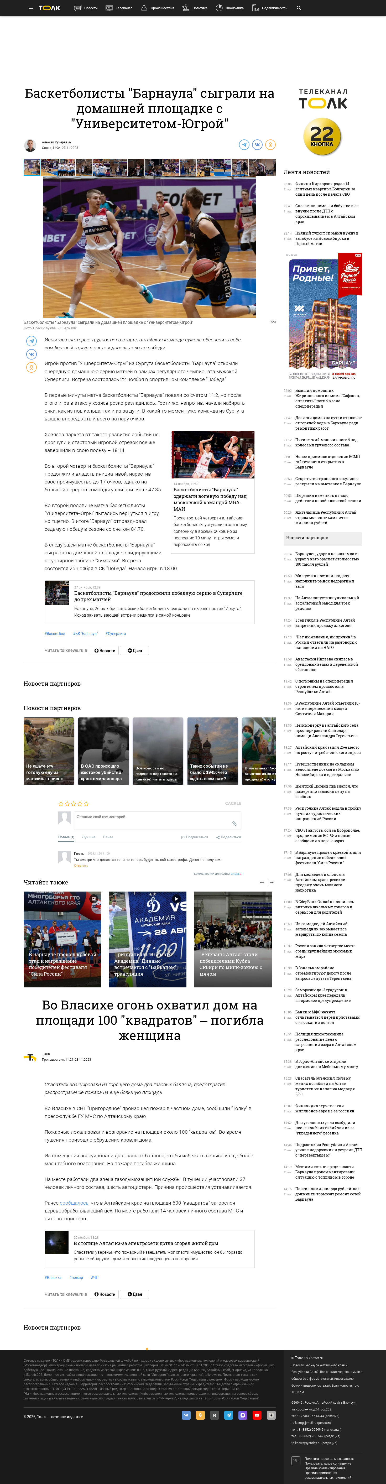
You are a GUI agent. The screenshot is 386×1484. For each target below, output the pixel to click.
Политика (199, 8)
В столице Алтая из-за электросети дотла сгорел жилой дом (146, 1243)
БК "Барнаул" (85, 634)
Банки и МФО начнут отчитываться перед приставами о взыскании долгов (327, 1017)
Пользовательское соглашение (328, 1463)
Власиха (53, 1277)
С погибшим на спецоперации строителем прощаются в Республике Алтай (324, 686)
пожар (76, 1277)
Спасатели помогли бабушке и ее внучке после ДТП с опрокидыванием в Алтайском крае (327, 213)
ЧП (94, 1277)
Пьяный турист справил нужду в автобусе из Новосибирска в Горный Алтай (326, 238)
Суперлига (116, 634)
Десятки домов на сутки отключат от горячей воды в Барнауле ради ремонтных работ (328, 423)
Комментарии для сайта (218, 873)
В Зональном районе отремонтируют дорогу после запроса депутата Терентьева (323, 973)
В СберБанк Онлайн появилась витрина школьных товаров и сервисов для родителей (324, 907)
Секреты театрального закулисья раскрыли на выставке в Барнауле (328, 481)
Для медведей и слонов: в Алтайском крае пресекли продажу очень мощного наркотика (320, 882)
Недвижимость (274, 8)
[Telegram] (243, 144)
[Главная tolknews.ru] (49, 8)
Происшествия (162, 8)
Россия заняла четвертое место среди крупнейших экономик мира (325, 951)
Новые (66, 836)
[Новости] (104, 650)
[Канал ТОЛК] (134, 650)
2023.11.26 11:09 (99, 853)
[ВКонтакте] (257, 144)
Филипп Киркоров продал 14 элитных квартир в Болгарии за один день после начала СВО (325, 189)
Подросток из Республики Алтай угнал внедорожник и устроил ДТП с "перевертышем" (328, 1150)
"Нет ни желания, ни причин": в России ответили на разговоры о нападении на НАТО (326, 642)
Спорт (46, 148)
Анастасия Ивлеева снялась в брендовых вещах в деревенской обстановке (326, 664)
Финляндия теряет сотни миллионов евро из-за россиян (324, 1108)
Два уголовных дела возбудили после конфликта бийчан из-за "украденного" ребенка (325, 1128)
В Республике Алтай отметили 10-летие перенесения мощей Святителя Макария (327, 708)
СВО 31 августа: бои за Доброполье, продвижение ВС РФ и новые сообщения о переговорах (327, 835)
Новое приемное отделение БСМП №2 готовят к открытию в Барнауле (327, 462)
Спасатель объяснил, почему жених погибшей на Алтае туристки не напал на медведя (325, 1083)
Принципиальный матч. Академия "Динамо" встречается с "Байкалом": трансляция (146, 964)
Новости (90, 8)
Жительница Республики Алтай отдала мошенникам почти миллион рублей (326, 517)
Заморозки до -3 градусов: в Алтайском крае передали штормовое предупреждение (323, 995)
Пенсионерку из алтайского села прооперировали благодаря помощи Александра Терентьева (326, 730)
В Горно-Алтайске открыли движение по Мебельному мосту (326, 1064)
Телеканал (124, 8)
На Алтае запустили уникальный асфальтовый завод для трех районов (327, 603)
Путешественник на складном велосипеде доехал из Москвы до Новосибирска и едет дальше (327, 769)
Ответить (81, 865)
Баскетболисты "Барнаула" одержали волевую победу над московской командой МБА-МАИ (210, 499)
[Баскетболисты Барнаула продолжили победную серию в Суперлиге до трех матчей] (57, 602)
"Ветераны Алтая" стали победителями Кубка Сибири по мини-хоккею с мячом (231, 964)
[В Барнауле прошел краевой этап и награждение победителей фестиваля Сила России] (62, 939)
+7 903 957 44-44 (311, 1416)
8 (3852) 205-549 (311, 1436)
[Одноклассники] (270, 144)
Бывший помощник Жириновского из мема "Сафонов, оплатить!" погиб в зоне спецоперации (327, 398)
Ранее (108, 836)
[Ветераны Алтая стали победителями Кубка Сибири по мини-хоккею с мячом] (233, 939)
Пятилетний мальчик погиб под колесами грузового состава (326, 442)
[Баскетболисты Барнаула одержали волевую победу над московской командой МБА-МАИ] (212, 455)
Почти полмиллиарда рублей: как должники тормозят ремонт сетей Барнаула (328, 1194)
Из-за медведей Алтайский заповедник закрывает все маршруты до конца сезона (321, 929)
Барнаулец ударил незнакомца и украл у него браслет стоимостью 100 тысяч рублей (327, 559)
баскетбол (55, 634)
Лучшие (88, 836)
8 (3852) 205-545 (311, 1429)
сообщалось (74, 1203)
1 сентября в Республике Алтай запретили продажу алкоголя (325, 623)
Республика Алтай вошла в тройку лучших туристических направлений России (328, 813)
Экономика (235, 8)
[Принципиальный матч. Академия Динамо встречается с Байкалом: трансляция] (147, 939)
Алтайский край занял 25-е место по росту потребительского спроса (328, 750)
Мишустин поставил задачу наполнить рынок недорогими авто (324, 581)
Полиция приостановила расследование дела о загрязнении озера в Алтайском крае (326, 1042)
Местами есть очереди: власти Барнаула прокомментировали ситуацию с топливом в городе (325, 1172)
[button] (49, 167)
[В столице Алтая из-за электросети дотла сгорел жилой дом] (57, 1249)
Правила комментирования (325, 1468)
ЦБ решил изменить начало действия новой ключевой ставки (328, 498)
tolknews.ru (313, 1358)
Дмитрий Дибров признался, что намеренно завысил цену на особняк (326, 791)
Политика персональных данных (329, 1459)
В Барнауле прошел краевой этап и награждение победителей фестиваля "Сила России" (62, 964)
